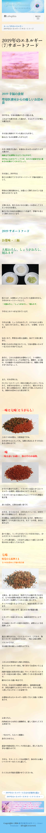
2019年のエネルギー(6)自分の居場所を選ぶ (21, 793)
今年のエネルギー (16, 26)
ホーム (6, 26)
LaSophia (11, 16)
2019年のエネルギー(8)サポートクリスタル (24, 797)
